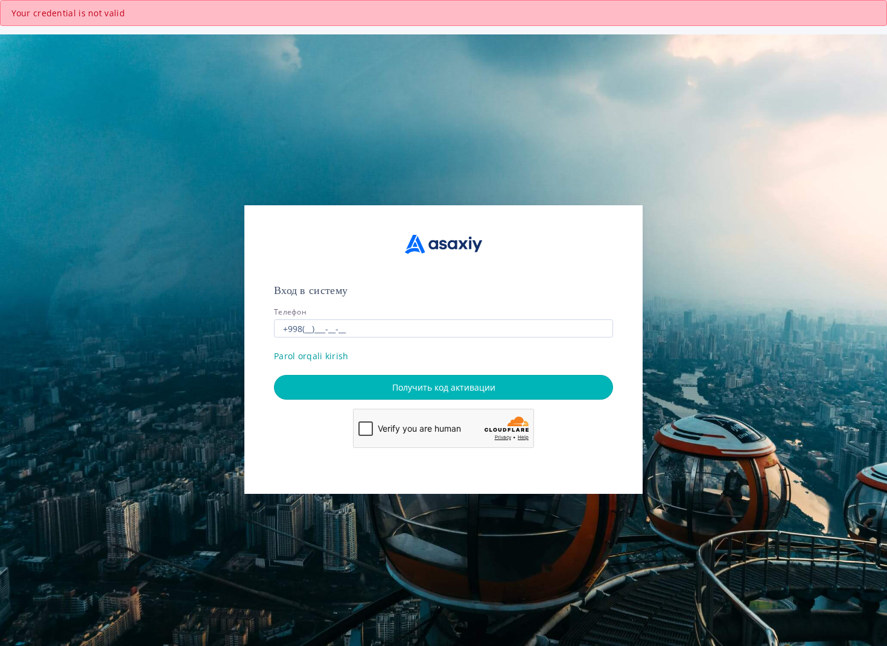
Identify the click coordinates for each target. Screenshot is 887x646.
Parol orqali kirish (311, 356)
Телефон (290, 312)
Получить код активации (443, 387)
